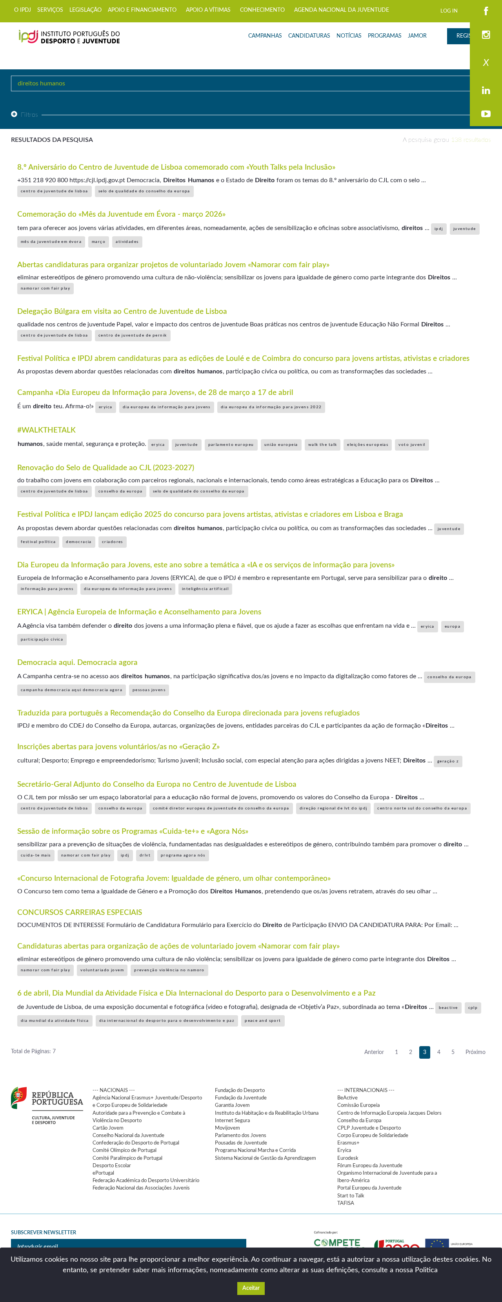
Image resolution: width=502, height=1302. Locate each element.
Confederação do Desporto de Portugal (136, 1143)
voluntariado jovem (102, 970)
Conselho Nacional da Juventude (128, 1135)
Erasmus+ (348, 1143)
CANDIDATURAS (309, 36)
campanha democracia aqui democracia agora (71, 690)
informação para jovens (47, 589)
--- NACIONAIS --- (114, 1090)
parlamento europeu (231, 445)
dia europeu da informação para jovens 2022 (271, 407)
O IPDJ (22, 10)
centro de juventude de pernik (132, 335)
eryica (106, 407)
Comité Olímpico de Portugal (124, 1150)
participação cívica (42, 639)
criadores (112, 542)
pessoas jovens (149, 690)
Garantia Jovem (232, 1105)
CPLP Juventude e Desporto (369, 1128)
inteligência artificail (205, 589)
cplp (473, 1008)
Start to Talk (350, 1195)
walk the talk (322, 445)
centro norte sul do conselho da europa (422, 808)
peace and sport (263, 1021)
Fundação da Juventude (241, 1098)
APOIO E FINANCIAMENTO (142, 10)
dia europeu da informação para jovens (167, 407)
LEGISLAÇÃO (85, 10)
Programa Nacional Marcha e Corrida (255, 1150)
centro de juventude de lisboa (54, 191)
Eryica (344, 1150)
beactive (448, 1008)
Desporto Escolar (112, 1165)
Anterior (374, 1052)
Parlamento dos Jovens (240, 1135)
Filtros (29, 115)
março (98, 242)
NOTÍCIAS (349, 36)
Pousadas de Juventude (241, 1143)
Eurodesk (347, 1158)
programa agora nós (183, 855)
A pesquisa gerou (447, 140)
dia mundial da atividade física (55, 1021)
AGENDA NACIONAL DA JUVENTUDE (341, 10)
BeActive (347, 1098)
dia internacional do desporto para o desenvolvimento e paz (167, 1021)
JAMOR (417, 36)
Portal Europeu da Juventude (369, 1188)
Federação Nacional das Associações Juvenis (141, 1188)
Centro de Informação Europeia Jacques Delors (389, 1113)
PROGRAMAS (385, 36)
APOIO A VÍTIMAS (208, 10)
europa (453, 626)
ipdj (439, 229)
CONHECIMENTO (262, 10)
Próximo (476, 1052)
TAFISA (345, 1203)
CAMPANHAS (265, 36)
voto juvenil (411, 445)
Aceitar (251, 1288)
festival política (38, 542)
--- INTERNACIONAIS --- (366, 1090)
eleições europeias (367, 445)
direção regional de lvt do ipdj (333, 808)
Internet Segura (232, 1120)
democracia (78, 542)
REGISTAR (469, 36)
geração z (448, 761)
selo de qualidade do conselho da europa (144, 191)
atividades (127, 242)
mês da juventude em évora (51, 242)
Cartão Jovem (108, 1128)
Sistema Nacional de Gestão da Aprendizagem (265, 1158)
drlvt (145, 855)
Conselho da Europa (359, 1120)
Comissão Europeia (358, 1105)
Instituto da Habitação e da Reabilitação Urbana (266, 1113)
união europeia (281, 445)
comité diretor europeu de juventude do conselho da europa (221, 808)
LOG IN (449, 11)
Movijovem (227, 1128)
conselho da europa (120, 491)
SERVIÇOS (50, 10)
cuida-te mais (36, 855)
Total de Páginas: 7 (33, 1051)
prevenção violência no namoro (169, 970)
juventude (464, 229)
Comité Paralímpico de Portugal (127, 1158)
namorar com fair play (45, 288)
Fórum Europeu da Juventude (369, 1165)
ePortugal (103, 1173)
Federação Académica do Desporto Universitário (146, 1180)
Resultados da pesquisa (52, 140)
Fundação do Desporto (240, 1090)
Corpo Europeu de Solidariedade (372, 1135)
